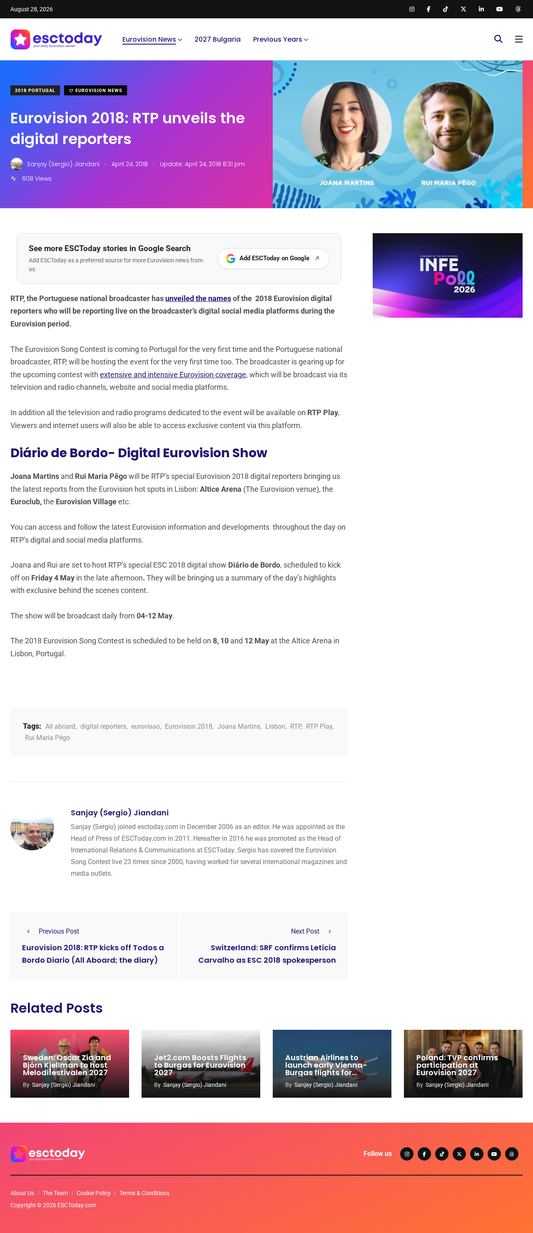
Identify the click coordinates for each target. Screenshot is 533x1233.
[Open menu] (519, 39)
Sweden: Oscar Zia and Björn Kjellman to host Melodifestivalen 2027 (67, 1065)
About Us (22, 1193)
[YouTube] (494, 1154)
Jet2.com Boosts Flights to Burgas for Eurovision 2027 (200, 1065)
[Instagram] (406, 1154)
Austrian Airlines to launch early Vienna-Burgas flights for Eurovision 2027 (326, 1068)
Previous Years (277, 39)
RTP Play (319, 726)
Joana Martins (238, 726)
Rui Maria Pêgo (47, 738)
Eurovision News (149, 39)
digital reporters (103, 726)
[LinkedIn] (476, 1154)
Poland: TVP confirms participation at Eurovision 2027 (457, 1065)
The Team (55, 1193)
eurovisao (145, 726)
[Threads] (511, 1154)
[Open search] (498, 39)
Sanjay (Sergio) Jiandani (120, 812)
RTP (295, 726)
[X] (459, 1154)
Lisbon (275, 726)
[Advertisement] (448, 388)
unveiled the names (198, 298)
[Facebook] (424, 1154)
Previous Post (59, 931)
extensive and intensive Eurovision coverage (173, 374)
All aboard (60, 726)
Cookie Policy (94, 1193)
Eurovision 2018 (188, 726)
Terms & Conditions (144, 1193)
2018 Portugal (35, 90)
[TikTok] (441, 1154)
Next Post (305, 931)
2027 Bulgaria (217, 39)
